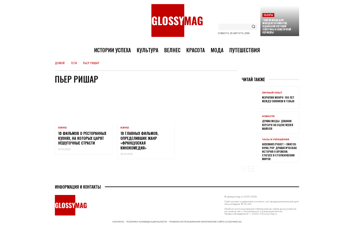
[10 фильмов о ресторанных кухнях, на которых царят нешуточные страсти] (83, 105)
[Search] (253, 27)
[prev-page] (244, 169)
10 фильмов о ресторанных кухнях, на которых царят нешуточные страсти (82, 138)
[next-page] (250, 169)
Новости (268, 116)
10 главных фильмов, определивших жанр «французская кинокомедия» (139, 140)
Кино (62, 127)
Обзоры (268, 15)
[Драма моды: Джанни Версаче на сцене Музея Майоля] (250, 123)
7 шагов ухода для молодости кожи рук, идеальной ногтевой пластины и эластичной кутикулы (276, 26)
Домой (60, 63)
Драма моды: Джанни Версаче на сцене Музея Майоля (277, 124)
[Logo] (177, 20)
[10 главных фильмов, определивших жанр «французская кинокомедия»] (146, 105)
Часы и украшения (275, 139)
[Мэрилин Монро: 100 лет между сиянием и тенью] (250, 97)
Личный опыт (272, 93)
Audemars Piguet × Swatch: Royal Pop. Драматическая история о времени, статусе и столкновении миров (279, 151)
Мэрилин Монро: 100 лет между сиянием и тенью (278, 99)
